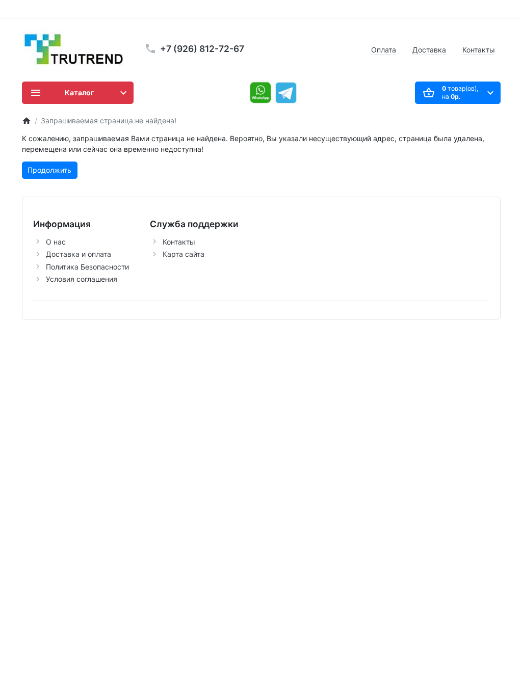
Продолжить (49, 170)
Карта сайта (183, 254)
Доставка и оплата (78, 254)
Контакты (478, 49)
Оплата (383, 49)
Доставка (429, 49)
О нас (56, 241)
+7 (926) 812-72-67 (202, 48)
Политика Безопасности (87, 266)
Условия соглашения (81, 279)
